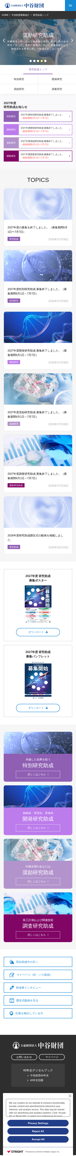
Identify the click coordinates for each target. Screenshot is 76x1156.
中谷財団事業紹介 (21, 15)
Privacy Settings (38, 1123)
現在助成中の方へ (27, 961)
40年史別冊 (36, 1080)
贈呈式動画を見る (27, 1000)
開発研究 (57, 79)
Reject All (38, 1131)
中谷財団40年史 (39, 1075)
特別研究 (19, 79)
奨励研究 (19, 89)
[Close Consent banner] (70, 1096)
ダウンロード (36, 632)
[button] (31, 61)
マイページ (51, 1057)
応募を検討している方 (29, 1013)
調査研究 (57, 89)
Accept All (38, 1139)
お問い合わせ (24, 1057)
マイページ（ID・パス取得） (35, 974)
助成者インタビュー (28, 987)
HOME (5, 15)
